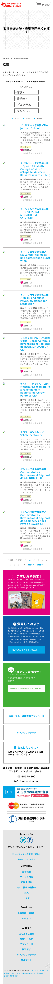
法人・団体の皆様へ (27, 887)
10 (23, 565)
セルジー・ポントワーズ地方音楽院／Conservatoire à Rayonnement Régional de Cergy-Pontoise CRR (35, 390)
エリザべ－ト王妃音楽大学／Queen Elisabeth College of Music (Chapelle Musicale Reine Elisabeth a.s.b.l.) (35, 169)
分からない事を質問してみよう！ (26, 650)
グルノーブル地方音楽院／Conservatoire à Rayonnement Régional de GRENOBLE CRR (35, 473)
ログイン (26, 918)
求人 (26, 893)
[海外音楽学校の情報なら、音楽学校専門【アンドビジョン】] (11, 4)
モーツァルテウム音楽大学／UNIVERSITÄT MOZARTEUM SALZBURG (34, 213)
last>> (40, 565)
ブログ (26, 898)
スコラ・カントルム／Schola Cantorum (32, 433)
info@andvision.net (26, 781)
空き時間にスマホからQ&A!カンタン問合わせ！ (26, 688)
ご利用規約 (26, 882)
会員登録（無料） (26, 913)
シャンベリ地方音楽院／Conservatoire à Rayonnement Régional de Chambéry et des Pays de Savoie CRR (35, 518)
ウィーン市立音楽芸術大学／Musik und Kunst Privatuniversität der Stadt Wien (34, 299)
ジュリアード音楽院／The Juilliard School (34, 126)
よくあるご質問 (26, 934)
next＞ (31, 565)
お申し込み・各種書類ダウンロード (26, 716)
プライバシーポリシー (38, 970)
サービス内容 (26, 877)
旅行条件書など (12, 976)
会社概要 (26, 872)
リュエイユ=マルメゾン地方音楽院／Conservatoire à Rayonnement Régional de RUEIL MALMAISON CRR (35, 344)
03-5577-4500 (26, 776)
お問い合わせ (26, 939)
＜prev (19, 560)
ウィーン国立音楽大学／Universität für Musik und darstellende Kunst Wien (35, 256)
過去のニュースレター (26, 859)
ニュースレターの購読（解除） (26, 854)
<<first (9, 560)
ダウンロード (26, 944)
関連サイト (26, 960)
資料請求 (26, 949)
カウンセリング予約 (27, 733)
